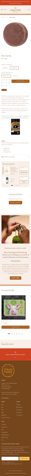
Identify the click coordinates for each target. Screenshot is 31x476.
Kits (2, 410)
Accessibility (5, 432)
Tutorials (18, 404)
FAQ (3, 429)
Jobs (3, 440)
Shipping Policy (5, 434)
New (3, 404)
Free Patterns (19, 415)
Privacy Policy (19, 470)
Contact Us (4, 427)
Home (3, 17)
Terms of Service (12, 470)
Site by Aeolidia (22, 473)
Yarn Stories (19, 412)
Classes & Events (6, 417)
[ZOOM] (28, 46)
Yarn (3, 407)
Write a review (15, 202)
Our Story (4, 424)
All (6, 17)
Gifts (3, 412)
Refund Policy (5, 437)
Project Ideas (19, 407)
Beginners (4, 415)
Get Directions (5, 397)
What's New (19, 410)
